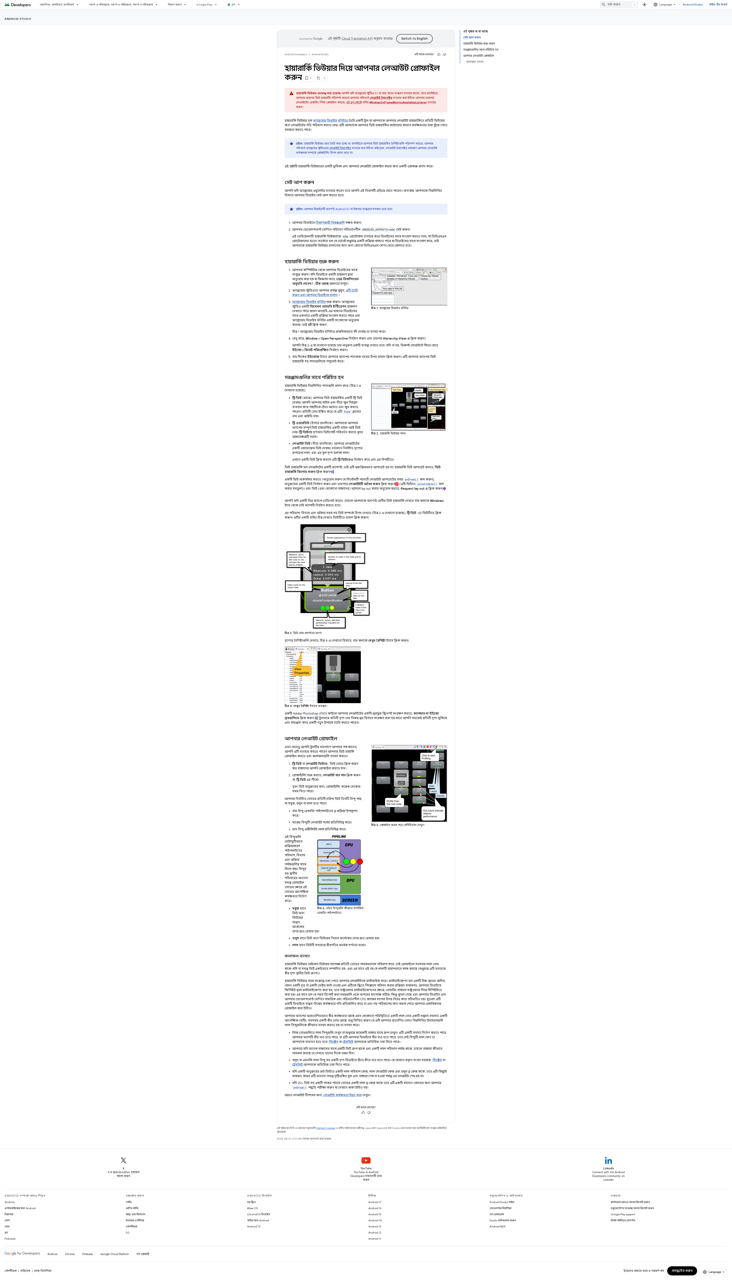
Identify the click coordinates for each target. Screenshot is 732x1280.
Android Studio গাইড (502, 1202)
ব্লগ (233, 4)
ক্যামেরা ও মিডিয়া (135, 1220)
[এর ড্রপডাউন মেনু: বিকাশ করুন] (186, 4)
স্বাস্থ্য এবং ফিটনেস (135, 1214)
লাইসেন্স (25, 1270)
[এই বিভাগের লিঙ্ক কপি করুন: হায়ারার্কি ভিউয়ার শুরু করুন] (344, 262)
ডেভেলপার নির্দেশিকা (500, 1208)
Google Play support (623, 1214)
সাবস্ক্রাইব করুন (682, 1271)
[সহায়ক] (439, 54)
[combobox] (619, 4)
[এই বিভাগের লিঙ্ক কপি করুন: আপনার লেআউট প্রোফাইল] (342, 739)
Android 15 (374, 1214)
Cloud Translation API (357, 39)
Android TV (254, 1226)
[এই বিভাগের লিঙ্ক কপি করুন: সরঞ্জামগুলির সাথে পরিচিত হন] (348, 378)
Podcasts (10, 1238)
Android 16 (375, 1208)
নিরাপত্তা (9, 1214)
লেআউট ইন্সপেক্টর (340, 148)
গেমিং (129, 1202)
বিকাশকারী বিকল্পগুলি (330, 223)
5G (128, 1232)
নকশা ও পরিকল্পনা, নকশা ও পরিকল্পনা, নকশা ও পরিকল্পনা (121, 4)
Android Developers (296, 54)
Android (9, 1202)
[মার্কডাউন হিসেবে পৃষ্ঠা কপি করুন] (318, 78)
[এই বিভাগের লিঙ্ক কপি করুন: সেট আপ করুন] (318, 183)
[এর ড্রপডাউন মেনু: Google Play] (217, 4)
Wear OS (252, 1208)
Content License (325, 1128)
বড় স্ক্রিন (251, 1202)
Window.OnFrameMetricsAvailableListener (398, 102)
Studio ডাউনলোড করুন (503, 1220)
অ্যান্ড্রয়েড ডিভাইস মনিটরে (330, 121)
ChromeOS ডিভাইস (258, 1214)
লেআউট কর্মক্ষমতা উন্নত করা (342, 1095)
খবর (7, 1226)
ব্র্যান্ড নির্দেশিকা (42, 1270)
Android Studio (693, 4)
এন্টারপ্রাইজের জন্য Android (20, 1208)
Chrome (70, 1254)
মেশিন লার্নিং (132, 1208)
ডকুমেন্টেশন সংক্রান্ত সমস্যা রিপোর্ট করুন (632, 1208)
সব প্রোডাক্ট (142, 1254)
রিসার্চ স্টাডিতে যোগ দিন (623, 1220)
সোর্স (7, 1220)
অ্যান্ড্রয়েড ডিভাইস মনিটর (309, 302)
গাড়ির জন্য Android (258, 1220)
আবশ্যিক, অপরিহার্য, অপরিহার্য (57, 4)
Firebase (87, 1254)
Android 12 (374, 1232)
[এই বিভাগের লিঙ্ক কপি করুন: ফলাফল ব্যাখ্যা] (313, 956)
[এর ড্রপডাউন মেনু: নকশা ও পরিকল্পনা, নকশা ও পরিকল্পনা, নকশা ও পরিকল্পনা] (158, 4)
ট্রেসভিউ (348, 1042)
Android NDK (497, 1226)
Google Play (204, 4)
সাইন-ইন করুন (718, 4)
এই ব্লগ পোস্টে (354, 102)
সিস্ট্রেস (333, 1042)
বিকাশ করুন (175, 4)
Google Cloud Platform (114, 1254)
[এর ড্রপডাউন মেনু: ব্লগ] (240, 4)
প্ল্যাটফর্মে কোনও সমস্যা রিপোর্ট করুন (630, 1202)
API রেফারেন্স (497, 1214)
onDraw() (411, 479)
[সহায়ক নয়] (444, 54)
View (347, 411)
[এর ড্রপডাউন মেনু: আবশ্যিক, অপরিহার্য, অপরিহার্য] (79, 4)
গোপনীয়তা (131, 1226)
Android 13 (374, 1226)
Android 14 (375, 1220)
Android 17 (374, 1202)
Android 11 (374, 1238)
